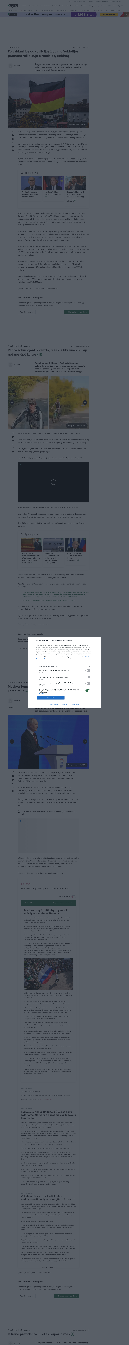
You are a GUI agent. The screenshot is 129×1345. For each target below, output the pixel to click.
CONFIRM (50, 698)
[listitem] (64, 666)
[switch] (87, 670)
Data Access (64, 704)
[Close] (97, 640)
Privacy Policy (75, 704)
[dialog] (64, 672)
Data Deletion (54, 704)
